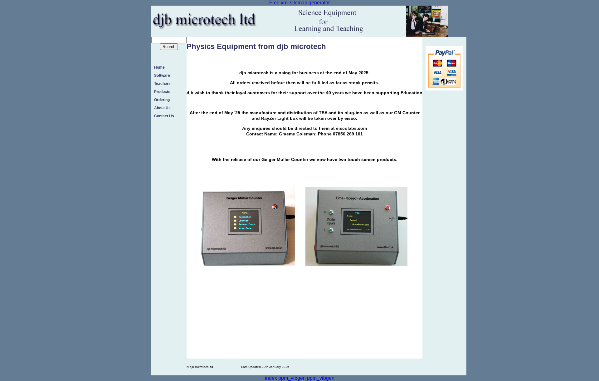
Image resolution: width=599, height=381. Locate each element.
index (271, 378)
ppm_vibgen (292, 378)
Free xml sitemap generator (299, 2)
